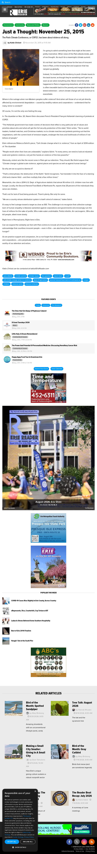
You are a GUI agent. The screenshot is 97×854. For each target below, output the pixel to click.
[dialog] (20, 820)
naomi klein (58, 276)
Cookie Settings (18, 837)
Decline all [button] (28, 842)
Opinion (45, 25)
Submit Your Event (41, 369)
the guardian (46, 276)
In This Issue (89, 508)
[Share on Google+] (84, 25)
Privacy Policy (90, 851)
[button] (20, 847)
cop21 (67, 276)
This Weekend (56, 305)
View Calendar (57, 369)
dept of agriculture (40, 280)
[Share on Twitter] (80, 25)
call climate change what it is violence (17, 280)
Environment (8, 25)
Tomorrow (46, 305)
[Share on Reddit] (92, 25)
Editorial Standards (68, 851)
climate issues (34, 276)
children (6, 284)
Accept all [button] (11, 842)
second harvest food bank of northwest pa (65, 280)
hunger (86, 280)
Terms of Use (80, 851)
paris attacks (8, 276)
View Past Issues (9, 508)
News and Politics (33, 25)
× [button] (35, 791)
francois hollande (32, 284)
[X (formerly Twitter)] (77, 842)
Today (38, 305)
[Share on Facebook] (76, 25)
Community (20, 25)
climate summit (20, 276)
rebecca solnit (17, 284)
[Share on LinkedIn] (88, 25)
